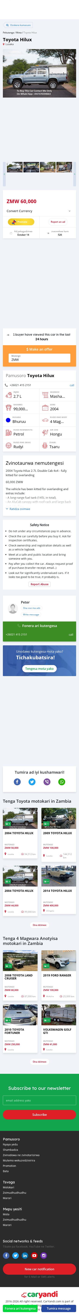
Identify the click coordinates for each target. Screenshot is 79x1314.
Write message (31, 614)
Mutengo (16, 356)
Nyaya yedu (10, 1144)
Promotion (9, 1166)
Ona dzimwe (39, 925)
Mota (19, 32)
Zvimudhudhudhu (14, 1192)
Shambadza (10, 1150)
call (72, 385)
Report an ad (58, 221)
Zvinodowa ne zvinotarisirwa (21, 1155)
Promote (22, 221)
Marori (7, 1198)
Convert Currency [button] (19, 211)
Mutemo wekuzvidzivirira (19, 1160)
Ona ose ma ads (31, 607)
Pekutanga (8, 32)
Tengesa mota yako (39, 669)
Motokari (8, 1187)
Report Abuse (40, 584)
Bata (6, 1171)
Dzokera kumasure (20, 25)
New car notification (39, 1269)
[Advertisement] (39, 285)
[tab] (39, 211)
